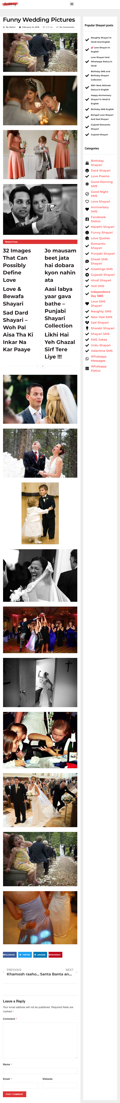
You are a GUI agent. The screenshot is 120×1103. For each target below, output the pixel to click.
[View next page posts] (43, 366)
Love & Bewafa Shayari (13, 296)
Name (7, 1064)
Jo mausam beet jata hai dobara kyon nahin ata (60, 265)
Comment (10, 1019)
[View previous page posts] (37, 366)
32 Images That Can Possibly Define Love (17, 265)
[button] (71, 3)
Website (47, 1079)
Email (7, 1079)
